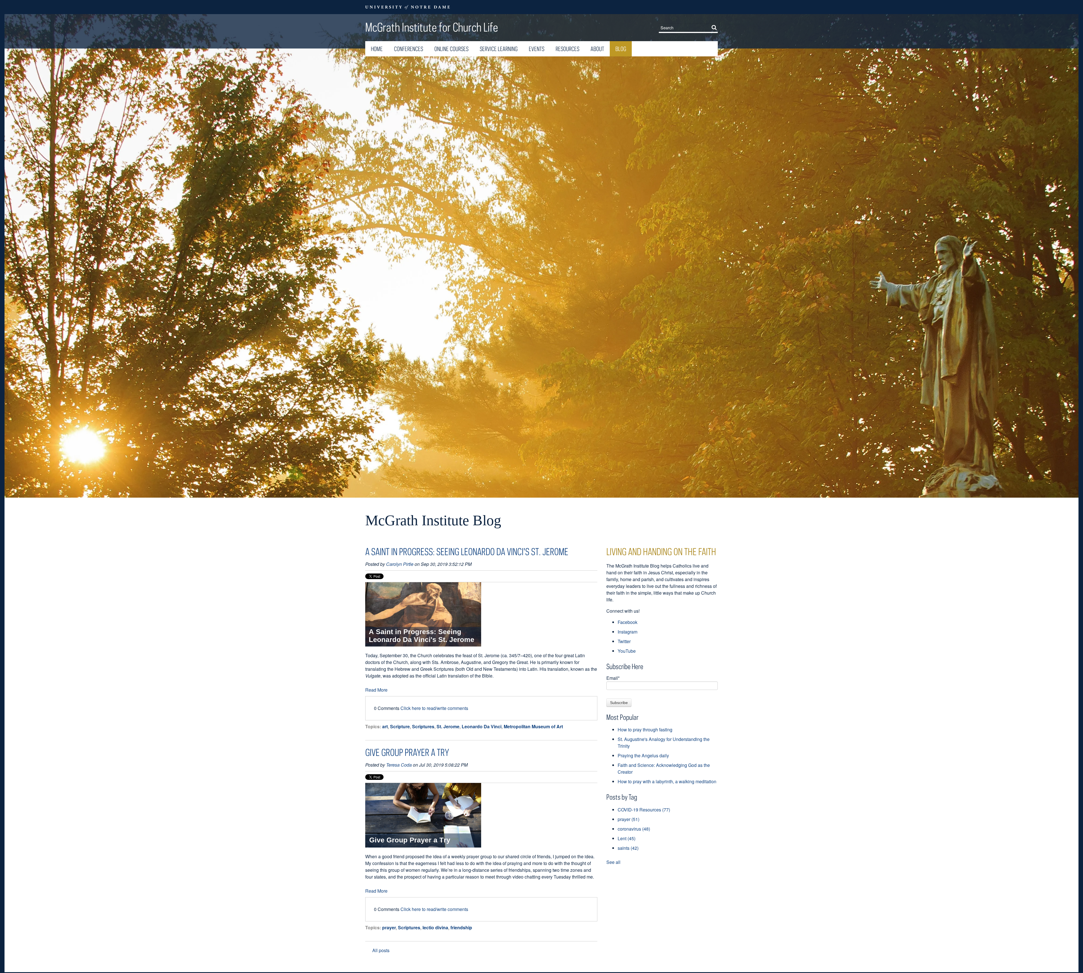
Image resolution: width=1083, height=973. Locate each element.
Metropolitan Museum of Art (533, 726)
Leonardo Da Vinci (481, 726)
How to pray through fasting (645, 729)
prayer (389, 927)
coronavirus (634, 829)
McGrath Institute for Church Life (431, 27)
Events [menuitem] (536, 48)
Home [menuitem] (377, 48)
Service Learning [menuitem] (499, 48)
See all (613, 862)
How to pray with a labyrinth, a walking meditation (667, 781)
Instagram (627, 631)
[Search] (715, 27)
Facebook (627, 622)
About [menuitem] (597, 48)
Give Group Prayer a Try (407, 752)
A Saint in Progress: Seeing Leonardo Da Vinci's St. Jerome (466, 551)
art (385, 726)
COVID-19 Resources (644, 809)
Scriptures (423, 726)
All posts (380, 950)
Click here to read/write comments (434, 708)
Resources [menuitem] (567, 48)
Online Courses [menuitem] (451, 48)
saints (628, 848)
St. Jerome (448, 726)
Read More (376, 690)
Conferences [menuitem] (408, 48)
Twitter (624, 641)
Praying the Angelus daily (643, 755)
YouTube (627, 651)
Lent (626, 838)
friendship (461, 927)
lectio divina (435, 927)
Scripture (400, 726)
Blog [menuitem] (620, 48)
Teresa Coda (399, 765)
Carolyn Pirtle (399, 564)
